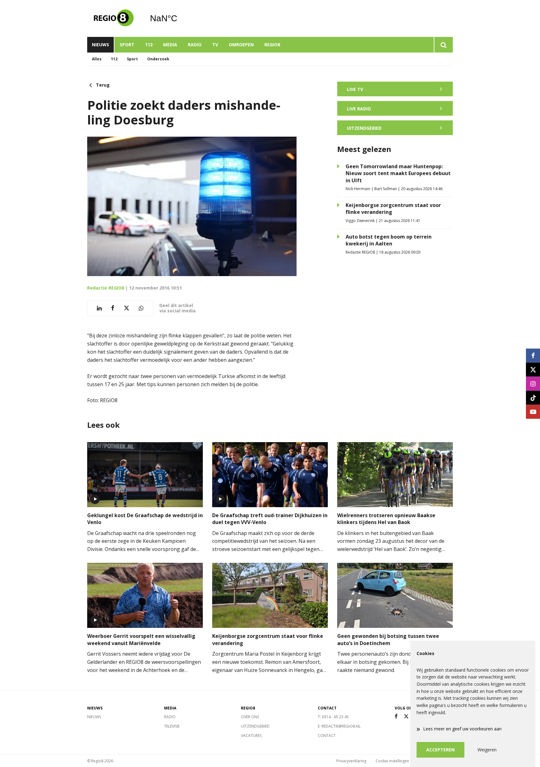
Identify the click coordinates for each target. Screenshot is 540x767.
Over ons (250, 716)
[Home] (113, 18)
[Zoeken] (443, 45)
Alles (97, 59)
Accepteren (440, 750)
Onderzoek (158, 59)
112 (148, 45)
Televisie (172, 726)
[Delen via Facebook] (112, 308)
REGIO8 (272, 45)
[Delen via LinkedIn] (99, 308)
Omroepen (241, 45)
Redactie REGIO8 (105, 288)
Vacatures (251, 735)
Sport (127, 45)
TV (215, 45)
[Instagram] (533, 383)
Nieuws (100, 45)
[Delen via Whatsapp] (141, 308)
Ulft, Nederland (179, 18)
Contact (327, 735)
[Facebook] (396, 716)
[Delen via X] (126, 308)
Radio (195, 45)
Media (170, 45)
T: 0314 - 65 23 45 (333, 716)
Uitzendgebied (255, 726)
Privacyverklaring (351, 761)
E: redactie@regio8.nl (339, 726)
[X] (406, 716)
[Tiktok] (533, 398)
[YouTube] (533, 412)
